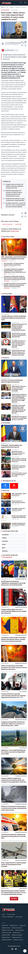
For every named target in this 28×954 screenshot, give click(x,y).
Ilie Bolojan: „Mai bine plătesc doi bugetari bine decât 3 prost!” (11, 446)
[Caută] (20, 3)
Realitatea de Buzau (6, 937)
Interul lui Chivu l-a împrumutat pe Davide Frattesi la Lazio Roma (14, 264)
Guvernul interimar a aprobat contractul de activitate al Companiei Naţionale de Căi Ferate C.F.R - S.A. (13, 695)
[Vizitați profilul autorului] (2, 43)
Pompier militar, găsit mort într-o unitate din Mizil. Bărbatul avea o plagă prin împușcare (13, 611)
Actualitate (12, 7)
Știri (7, 7)
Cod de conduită (18, 916)
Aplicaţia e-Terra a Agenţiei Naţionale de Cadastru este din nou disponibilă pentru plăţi (13, 752)
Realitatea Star (22, 925)
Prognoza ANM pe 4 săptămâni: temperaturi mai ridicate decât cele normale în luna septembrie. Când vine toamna (13, 781)
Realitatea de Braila (6, 935)
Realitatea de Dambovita (16, 927)
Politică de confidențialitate (7, 916)
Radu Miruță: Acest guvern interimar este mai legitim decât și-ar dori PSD (19, 418)
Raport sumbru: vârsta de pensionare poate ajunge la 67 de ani (19, 460)
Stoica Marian (23, 691)
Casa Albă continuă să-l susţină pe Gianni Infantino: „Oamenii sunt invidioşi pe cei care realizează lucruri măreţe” (14, 271)
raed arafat (18, 224)
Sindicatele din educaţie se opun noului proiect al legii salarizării (15, 199)
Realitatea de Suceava (6, 932)
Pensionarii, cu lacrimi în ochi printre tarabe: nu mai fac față (19, 467)
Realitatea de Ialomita (17, 43)
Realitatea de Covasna (18, 939)
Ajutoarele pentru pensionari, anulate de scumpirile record (18, 453)
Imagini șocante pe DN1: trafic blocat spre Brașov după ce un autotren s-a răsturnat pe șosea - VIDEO (13, 723)
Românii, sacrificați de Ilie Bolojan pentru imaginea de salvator (12, 381)
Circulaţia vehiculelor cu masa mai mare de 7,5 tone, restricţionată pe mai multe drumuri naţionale (15, 204)
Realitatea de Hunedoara (17, 935)
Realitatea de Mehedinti (7, 939)
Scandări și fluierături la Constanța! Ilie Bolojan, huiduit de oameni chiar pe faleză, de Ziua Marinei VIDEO (15, 285)
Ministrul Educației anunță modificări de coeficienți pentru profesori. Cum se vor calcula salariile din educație (13, 892)
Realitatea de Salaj (6, 927)
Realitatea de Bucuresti (17, 937)
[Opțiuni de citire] (25, 951)
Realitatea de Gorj (16, 932)
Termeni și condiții (11, 914)
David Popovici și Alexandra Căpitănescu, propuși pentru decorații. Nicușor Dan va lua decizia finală (13, 583)
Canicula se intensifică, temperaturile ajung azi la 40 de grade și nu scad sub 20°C (13, 836)
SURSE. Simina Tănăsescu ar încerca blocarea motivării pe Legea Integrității (19, 389)
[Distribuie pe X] (25, 45)
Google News (14, 231)
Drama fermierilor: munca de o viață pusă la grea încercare (19, 474)
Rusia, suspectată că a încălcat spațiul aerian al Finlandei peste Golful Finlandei (13, 864)
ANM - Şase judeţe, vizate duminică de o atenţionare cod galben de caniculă (14, 258)
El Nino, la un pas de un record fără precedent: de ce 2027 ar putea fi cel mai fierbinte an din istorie (14, 667)
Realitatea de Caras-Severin (7, 930)
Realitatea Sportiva (14, 925)
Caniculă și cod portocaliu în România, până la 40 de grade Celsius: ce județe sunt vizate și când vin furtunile (13, 639)
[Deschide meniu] (25, 3)
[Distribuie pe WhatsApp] (22, 45)
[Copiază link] (22, 42)
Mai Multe (14, 898)
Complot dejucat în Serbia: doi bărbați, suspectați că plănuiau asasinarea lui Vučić (14, 186)
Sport (5, 266)
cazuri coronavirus (7, 224)
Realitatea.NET (5, 925)
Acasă (4, 7)
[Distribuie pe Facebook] (25, 42)
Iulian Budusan (23, 888)
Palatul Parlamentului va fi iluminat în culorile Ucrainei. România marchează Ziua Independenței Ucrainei (14, 193)
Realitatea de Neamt (19, 930)
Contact (3, 914)
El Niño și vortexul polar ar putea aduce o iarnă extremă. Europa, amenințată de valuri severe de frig (14, 808)
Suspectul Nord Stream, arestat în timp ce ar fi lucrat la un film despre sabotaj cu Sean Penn (18, 353)
